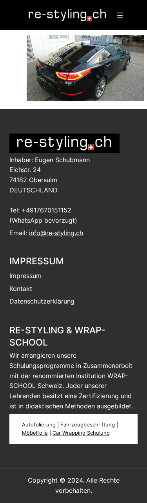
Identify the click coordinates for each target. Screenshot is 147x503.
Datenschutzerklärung (41, 301)
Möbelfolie (35, 433)
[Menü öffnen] (120, 15)
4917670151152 (48, 210)
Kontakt (20, 289)
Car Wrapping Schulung (81, 433)
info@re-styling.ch (56, 233)
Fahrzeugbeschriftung (87, 424)
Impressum (25, 276)
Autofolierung (39, 424)
